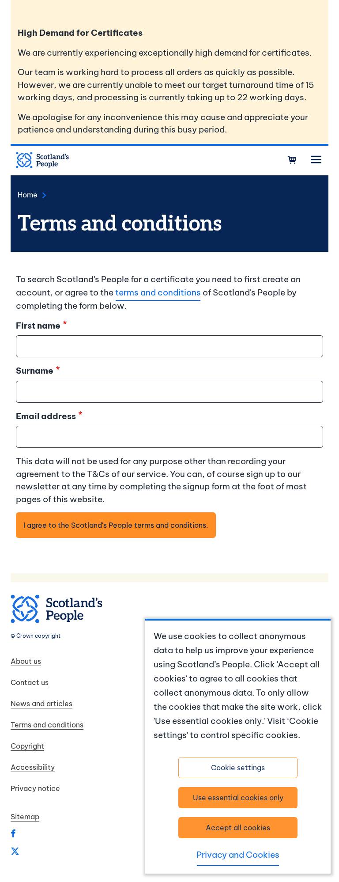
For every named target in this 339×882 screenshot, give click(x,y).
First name (38, 325)
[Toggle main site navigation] (316, 160)
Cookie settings (238, 767)
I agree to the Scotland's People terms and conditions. (115, 525)
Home (28, 194)
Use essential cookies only (238, 797)
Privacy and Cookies (237, 854)
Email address (46, 416)
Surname (34, 370)
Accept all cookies (238, 827)
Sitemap (25, 816)
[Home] (42, 160)
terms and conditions (158, 292)
